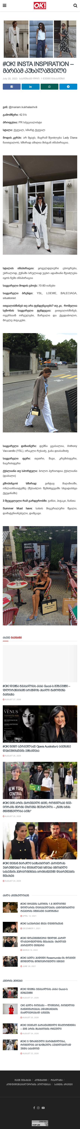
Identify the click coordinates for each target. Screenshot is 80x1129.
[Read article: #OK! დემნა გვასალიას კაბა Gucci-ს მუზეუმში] (10, 992)
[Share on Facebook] (12, 87)
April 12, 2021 (29, 916)
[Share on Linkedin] (30, 87)
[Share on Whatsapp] (49, 87)
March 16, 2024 (30, 950)
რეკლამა (57, 1080)
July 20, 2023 (10, 78)
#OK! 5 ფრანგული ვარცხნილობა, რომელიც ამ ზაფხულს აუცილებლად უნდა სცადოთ (45, 1045)
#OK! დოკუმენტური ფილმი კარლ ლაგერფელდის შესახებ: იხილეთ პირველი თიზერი (43, 942)
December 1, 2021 (31, 928)
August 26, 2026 (12, 756)
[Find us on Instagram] (38, 1108)
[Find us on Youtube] (43, 1108)
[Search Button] (75, 5)
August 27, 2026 (12, 699)
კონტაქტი (41, 1080)
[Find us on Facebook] (34, 1108)
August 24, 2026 (12, 881)
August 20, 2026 (30, 1017)
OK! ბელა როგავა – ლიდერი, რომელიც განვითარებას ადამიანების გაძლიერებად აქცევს (47, 1009)
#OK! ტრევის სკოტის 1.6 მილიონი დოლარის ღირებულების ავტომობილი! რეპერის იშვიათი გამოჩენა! (47, 907)
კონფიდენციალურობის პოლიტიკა (28, 1084)
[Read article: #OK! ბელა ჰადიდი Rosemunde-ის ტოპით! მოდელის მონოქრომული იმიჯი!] (10, 961)
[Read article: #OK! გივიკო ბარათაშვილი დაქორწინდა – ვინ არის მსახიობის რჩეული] (10, 1028)
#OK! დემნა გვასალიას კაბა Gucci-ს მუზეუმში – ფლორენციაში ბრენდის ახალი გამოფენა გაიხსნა (36, 690)
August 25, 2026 (12, 816)
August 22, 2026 (30, 1053)
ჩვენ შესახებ (23, 1080)
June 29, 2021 (29, 966)
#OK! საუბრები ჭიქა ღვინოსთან (41, 923)
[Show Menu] (4, 5)
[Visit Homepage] (40, 5)
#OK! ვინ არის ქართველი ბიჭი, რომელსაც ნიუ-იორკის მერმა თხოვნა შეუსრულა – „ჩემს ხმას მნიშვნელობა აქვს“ (37, 807)
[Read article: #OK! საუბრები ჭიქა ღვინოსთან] (10, 927)
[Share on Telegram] (68, 87)
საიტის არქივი (63, 1084)
